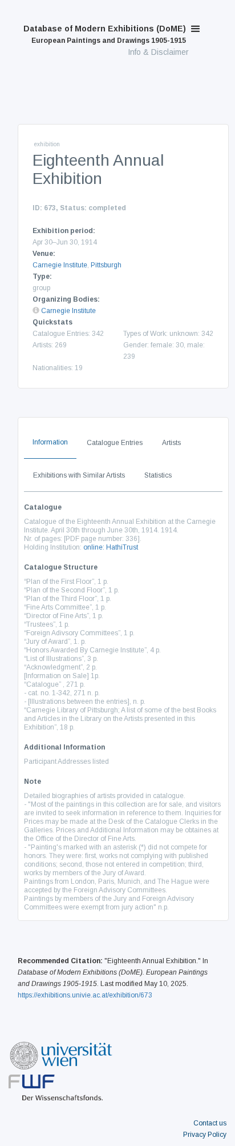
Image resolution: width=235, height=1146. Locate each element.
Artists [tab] (171, 443)
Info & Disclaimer (158, 52)
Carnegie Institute (60, 265)
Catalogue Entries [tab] (115, 443)
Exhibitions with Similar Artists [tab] (79, 475)
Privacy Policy (204, 1135)
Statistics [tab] (158, 475)
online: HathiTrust (110, 547)
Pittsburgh (106, 265)
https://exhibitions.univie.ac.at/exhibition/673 (85, 995)
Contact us (209, 1123)
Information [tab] (50, 442)
